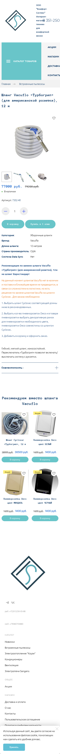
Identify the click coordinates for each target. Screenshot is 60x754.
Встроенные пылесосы (32, 83)
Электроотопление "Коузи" (20, 653)
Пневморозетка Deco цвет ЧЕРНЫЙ (44, 501)
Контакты (10, 713)
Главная (6, 83)
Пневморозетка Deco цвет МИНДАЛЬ (15, 501)
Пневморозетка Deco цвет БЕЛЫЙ (44, 442)
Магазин (53, 56)
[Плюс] (24, 211)
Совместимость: (13, 367)
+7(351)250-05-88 (16, 606)
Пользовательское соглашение (22, 719)
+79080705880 (13, 619)
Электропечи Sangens (17, 671)
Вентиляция (11, 665)
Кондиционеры (13, 659)
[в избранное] (54, 118)
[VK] (13, 602)
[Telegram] (7, 602)
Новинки (10, 641)
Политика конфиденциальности (23, 725)
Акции (52, 47)
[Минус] (6, 211)
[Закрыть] (57, 728)
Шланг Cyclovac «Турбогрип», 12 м (15, 442)
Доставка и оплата (15, 701)
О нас (8, 707)
